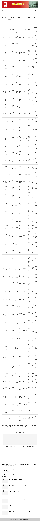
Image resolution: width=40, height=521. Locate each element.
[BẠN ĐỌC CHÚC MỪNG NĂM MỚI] (5, 481)
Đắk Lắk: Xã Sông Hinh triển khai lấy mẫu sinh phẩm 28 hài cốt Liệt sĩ (22, 499)
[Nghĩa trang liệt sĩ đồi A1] (5, 493)
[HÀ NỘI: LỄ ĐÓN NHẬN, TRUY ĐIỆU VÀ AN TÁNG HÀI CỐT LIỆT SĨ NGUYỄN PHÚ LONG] (28, 439)
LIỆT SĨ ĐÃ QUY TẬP (18, 14)
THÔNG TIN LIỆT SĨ (10, 14)
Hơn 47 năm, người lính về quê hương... (11, 446)
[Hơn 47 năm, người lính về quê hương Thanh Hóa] (11, 439)
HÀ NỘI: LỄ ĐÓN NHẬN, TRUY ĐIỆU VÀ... (29, 446)
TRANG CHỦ (4, 14)
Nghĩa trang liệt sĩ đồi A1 (14, 491)
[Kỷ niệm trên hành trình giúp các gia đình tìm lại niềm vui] (5, 487)
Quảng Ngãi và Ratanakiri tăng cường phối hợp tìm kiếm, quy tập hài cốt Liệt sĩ (22, 506)
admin (6, 19)
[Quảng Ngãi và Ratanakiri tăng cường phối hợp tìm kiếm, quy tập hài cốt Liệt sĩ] (5, 507)
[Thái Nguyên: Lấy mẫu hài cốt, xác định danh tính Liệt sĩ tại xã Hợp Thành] (5, 513)
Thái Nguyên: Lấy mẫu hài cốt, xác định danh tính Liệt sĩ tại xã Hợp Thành (22, 512)
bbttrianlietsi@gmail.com (8, 471)
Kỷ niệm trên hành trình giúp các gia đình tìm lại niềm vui (20, 485)
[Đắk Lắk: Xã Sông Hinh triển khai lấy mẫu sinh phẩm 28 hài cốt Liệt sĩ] (5, 501)
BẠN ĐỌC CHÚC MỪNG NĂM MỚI (15, 479)
